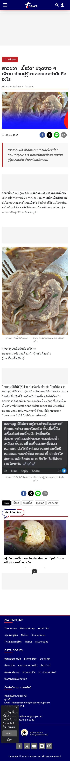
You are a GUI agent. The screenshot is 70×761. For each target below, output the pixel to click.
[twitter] (49, 135)
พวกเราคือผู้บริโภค (13, 212)
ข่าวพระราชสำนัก (12, 659)
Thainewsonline (13, 641)
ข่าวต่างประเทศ (11, 672)
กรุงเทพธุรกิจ (11, 635)
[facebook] (42, 135)
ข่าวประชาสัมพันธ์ (47, 672)
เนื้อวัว (16, 503)
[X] (27, 746)
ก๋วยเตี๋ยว (27, 503)
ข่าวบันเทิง (9, 665)
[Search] (57, 5)
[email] (64, 135)
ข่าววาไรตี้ (45, 665)
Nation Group (27, 628)
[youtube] (34, 746)
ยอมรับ (9, 733)
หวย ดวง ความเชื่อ (27, 665)
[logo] (29, 5)
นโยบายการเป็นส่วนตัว (15, 679)
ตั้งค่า (10, 739)
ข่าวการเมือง (30, 659)
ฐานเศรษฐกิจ (41, 641)
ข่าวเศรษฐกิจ (29, 672)
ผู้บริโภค (40, 503)
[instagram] (49, 746)
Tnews (28, 641)
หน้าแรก (5, 86)
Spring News (38, 635)
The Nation (10, 628)
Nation (24, 635)
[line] (57, 135)
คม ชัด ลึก (43, 628)
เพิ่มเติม (11, 726)
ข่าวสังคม (17, 86)
